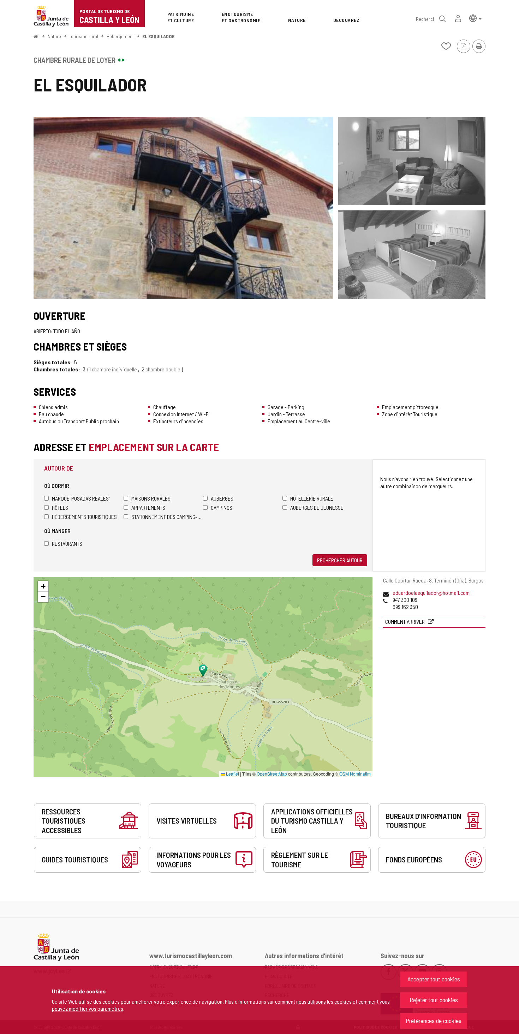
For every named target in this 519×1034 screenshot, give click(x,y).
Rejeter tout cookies (434, 1000)
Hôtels (60, 507)
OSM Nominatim (355, 774)
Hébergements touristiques (84, 516)
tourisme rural (84, 36)
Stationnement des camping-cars (167, 516)
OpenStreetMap (272, 774)
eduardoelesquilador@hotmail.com (431, 592)
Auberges (222, 498)
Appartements (148, 507)
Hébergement (120, 36)
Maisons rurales (151, 498)
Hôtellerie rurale (311, 498)
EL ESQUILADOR (158, 36)
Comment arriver (405, 621)
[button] (475, 17)
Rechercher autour (340, 560)
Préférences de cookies (433, 1020)
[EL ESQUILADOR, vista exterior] (183, 208)
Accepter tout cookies (433, 979)
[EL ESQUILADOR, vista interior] (411, 161)
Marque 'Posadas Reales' (80, 498)
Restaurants (67, 543)
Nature (54, 36)
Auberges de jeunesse (317, 507)
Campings (221, 507)
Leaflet (232, 774)
